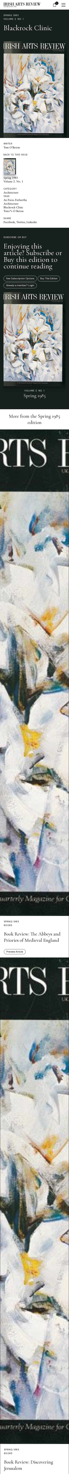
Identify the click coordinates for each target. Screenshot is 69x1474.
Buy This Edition (48, 278)
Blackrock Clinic (13, 207)
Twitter (20, 222)
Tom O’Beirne (12, 147)
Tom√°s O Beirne (14, 211)
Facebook (9, 222)
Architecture (11, 192)
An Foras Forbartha (15, 200)
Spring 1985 (11, 15)
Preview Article (14, 951)
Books (8, 925)
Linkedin (31, 222)
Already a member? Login (20, 285)
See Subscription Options (20, 278)
